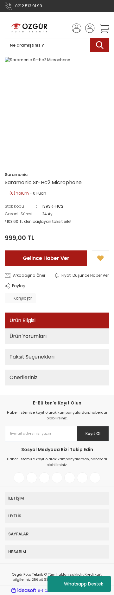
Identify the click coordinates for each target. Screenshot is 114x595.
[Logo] (30, 28)
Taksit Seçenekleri (32, 356)
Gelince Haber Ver (46, 258)
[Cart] (102, 28)
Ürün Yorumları (28, 336)
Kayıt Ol (93, 433)
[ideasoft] (23, 590)
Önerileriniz (23, 377)
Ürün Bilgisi (22, 320)
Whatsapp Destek (83, 584)
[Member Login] (74, 28)
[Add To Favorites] (100, 258)
